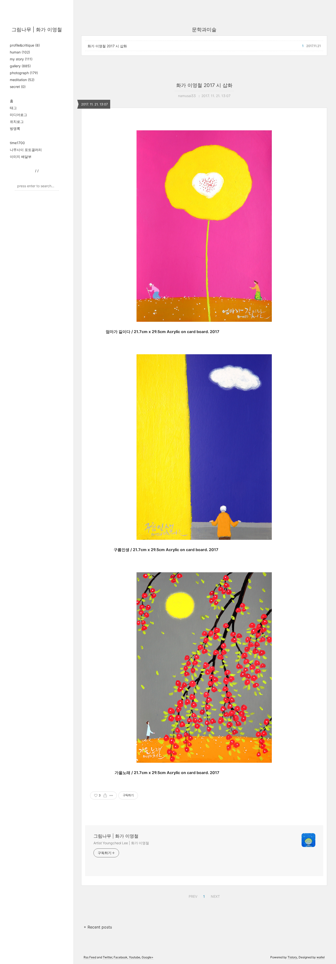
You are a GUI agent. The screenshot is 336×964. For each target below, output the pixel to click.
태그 (13, 108)
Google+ (147, 957)
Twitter (107, 957)
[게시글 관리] (111, 795)
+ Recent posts (98, 927)
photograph (24, 73)
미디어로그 (18, 115)
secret (18, 87)
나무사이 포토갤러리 (26, 150)
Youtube (134, 957)
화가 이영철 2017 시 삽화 (107, 46)
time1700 (17, 143)
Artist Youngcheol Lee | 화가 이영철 (121, 843)
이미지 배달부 (20, 156)
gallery (20, 66)
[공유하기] (105, 795)
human (20, 52)
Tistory (292, 957)
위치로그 (17, 121)
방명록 (15, 128)
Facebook (120, 957)
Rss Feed (90, 957)
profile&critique (25, 45)
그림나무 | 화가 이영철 (37, 30)
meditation (22, 80)
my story (21, 59)
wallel (321, 957)
